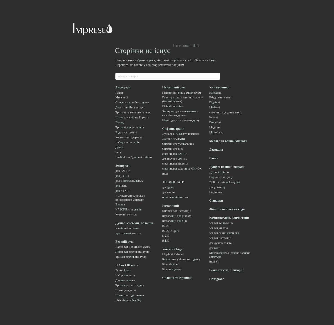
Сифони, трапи (173, 128)
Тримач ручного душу (129, 285)
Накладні (215, 92)
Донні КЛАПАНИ (173, 138)
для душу (168, 187)
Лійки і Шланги (127, 265)
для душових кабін (221, 243)
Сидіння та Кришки (177, 278)
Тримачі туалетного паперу (133, 112)
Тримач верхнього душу (131, 256)
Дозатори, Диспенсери (130, 107)
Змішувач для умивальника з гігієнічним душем (180, 113)
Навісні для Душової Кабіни (133, 157)
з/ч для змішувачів (221, 223)
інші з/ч (214, 261)
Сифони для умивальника (178, 143)
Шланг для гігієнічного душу (180, 120)
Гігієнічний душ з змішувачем (181, 92)
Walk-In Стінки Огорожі (224, 182)
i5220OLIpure (171, 230)
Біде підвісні (170, 264)
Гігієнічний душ (174, 87)
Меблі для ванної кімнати (228, 141)
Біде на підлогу (172, 269)
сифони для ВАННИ (174, 153)
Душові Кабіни (219, 172)
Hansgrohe (216, 279)
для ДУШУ (122, 176)
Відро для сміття (126, 132)
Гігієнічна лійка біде (128, 300)
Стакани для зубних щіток (132, 102)
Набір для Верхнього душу (132, 246)
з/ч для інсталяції (220, 238)
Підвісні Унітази (172, 254)
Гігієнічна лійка (172, 106)
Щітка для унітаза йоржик (132, 117)
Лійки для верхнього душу (132, 251)
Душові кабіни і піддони (226, 167)
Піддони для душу (221, 177)
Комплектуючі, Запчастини (229, 218)
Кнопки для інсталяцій (176, 210)
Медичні (215, 127)
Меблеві (214, 107)
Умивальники (219, 87)
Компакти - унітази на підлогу (181, 259)
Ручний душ (123, 270)
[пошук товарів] (216, 76)
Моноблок (216, 132)
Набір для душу (125, 275)
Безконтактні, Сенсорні (226, 270)
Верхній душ (124, 241)
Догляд (119, 147)
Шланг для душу (126, 290)
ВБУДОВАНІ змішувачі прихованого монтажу (130, 197)
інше (118, 152)
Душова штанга (125, 280)
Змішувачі (122, 166)
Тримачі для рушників (129, 127)
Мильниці (121, 97)
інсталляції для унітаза (176, 216)
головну (139, 65)
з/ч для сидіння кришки (224, 233)
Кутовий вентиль (126, 214)
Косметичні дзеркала (128, 137)
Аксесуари (122, 87)
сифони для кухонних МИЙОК (182, 168)
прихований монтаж (128, 233)
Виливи (120, 204)
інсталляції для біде (174, 220)
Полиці (120, 122)
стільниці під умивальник (225, 112)
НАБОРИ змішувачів (128, 209)
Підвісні (214, 102)
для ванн (214, 248)
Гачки (119, 92)
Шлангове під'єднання (129, 295)
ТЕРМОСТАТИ (173, 182)
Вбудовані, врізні (220, 97)
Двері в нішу (217, 187)
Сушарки (216, 200)
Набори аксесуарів (127, 142)
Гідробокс (216, 192)
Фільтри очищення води (227, 209)
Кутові (213, 117)
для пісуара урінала (174, 158)
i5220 (165, 226)
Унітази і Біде (172, 249)
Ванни (213, 158)
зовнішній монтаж (127, 228)
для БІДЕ (121, 186)
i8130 (165, 240)
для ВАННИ (122, 170)
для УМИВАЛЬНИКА (129, 180)
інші (165, 173)
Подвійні (215, 122)
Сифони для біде (173, 148)
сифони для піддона (175, 163)
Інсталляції (170, 206)
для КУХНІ (122, 190)
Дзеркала (216, 149)
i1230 (165, 235)
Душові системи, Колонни (134, 223)
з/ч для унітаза (218, 228)
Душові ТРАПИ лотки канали (180, 133)
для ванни (168, 192)
